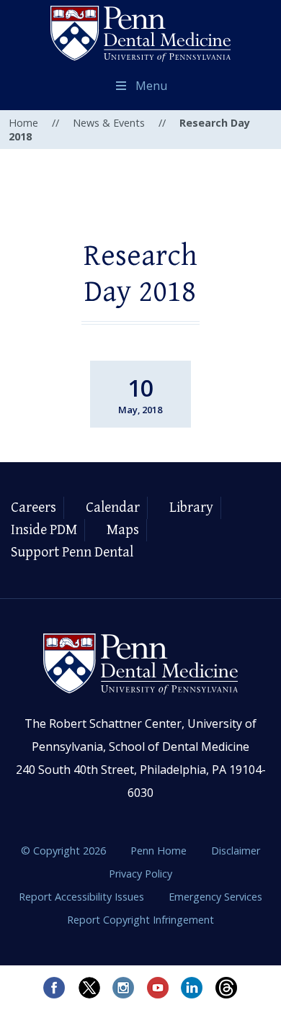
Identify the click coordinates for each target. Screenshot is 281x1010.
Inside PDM (44, 530)
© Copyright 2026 (63, 850)
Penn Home (159, 850)
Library (191, 508)
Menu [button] (151, 86)
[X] (88, 987)
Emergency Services (215, 896)
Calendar (113, 508)
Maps (123, 530)
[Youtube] (157, 987)
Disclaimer (235, 850)
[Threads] (226, 987)
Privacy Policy (140, 873)
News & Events (109, 123)
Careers (33, 508)
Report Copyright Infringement (140, 919)
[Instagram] (123, 987)
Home (23, 123)
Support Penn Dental (72, 552)
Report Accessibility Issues (83, 896)
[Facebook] (54, 987)
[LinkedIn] (192, 987)
